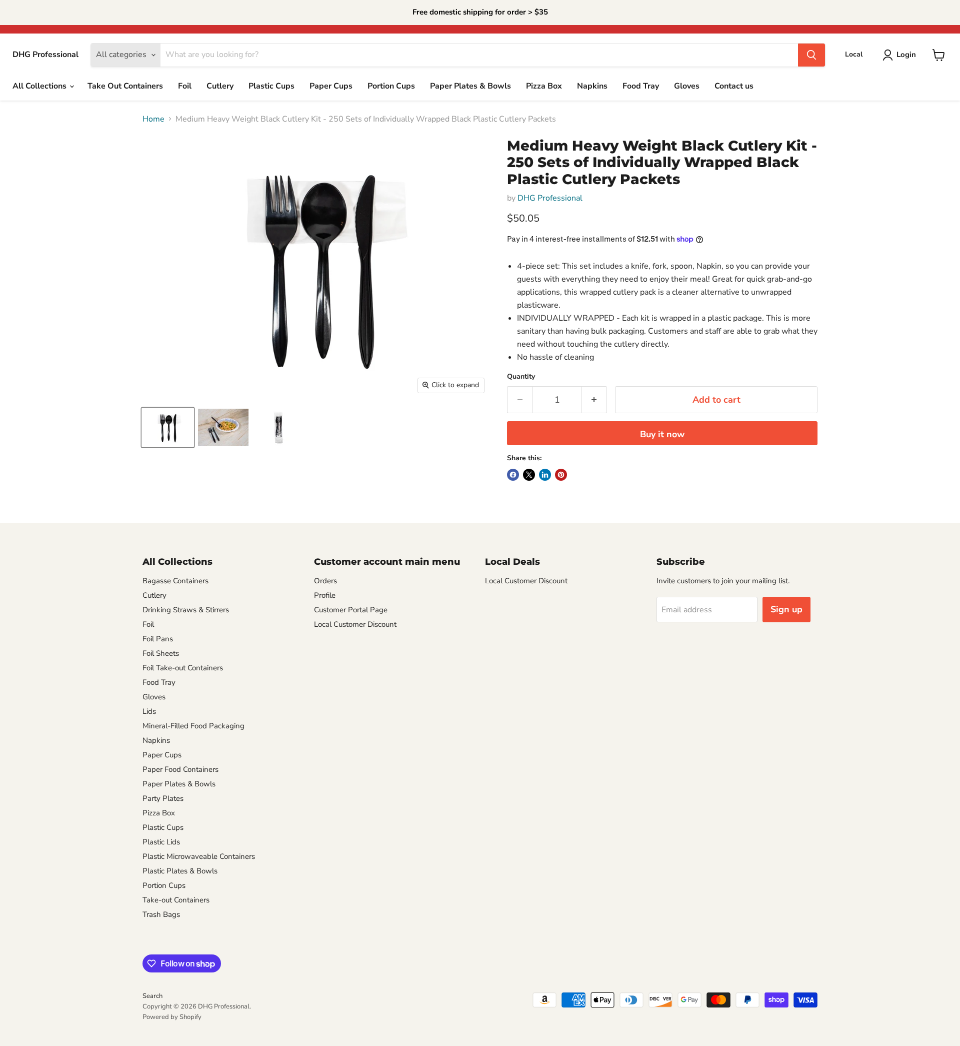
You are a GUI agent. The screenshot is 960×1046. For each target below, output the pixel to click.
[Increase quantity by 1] (594, 400)
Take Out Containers (125, 86)
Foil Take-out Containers (182, 668)
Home (153, 119)
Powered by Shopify (172, 1016)
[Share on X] (529, 475)
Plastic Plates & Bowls (180, 871)
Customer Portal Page (351, 610)
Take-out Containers (176, 900)
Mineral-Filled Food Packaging (193, 726)
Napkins (592, 86)
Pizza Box (544, 86)
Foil (185, 86)
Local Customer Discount (355, 624)
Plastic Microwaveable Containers (198, 856)
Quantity (521, 377)
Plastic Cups (271, 86)
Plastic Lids (161, 842)
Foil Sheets (160, 653)
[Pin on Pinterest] (561, 475)
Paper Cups (331, 86)
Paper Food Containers (180, 769)
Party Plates (163, 798)
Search (152, 995)
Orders (325, 581)
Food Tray (640, 86)
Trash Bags (161, 914)
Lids (149, 711)
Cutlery (220, 86)
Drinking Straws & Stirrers (185, 610)
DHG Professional (550, 198)
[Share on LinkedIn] (545, 475)
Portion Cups (391, 86)
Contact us (734, 86)
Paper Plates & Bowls (470, 86)
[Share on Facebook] (513, 475)
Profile (325, 595)
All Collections (40, 86)
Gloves (687, 86)
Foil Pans (157, 639)
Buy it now (662, 434)
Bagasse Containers (175, 581)
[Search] (811, 55)
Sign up (786, 609)
